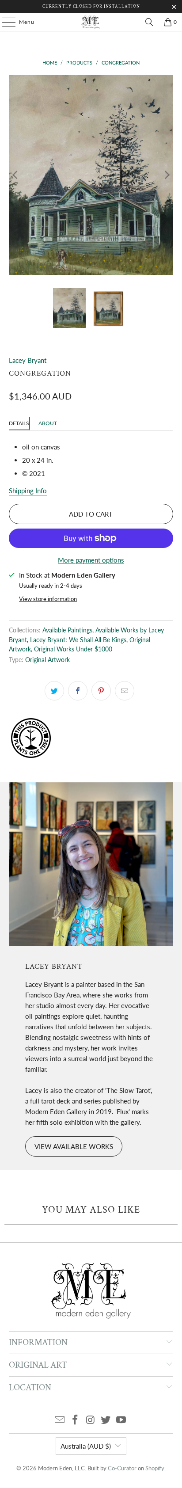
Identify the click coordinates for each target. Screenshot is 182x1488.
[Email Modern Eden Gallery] (60, 1420)
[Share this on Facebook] (77, 690)
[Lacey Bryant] (91, 864)
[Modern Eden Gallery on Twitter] (106, 1420)
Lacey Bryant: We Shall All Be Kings (78, 639)
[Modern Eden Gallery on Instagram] (90, 1420)
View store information (48, 598)
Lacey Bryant (27, 360)
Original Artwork (47, 659)
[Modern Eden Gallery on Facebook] (75, 1420)
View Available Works (73, 1146)
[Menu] (4, 22)
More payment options (91, 560)
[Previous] (15, 175)
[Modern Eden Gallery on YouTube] (121, 1420)
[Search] (149, 22)
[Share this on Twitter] (54, 690)
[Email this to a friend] (124, 690)
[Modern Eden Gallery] (91, 22)
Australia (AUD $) (86, 1446)
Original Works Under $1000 (73, 649)
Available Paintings (67, 630)
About (47, 423)
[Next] (166, 175)
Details (19, 423)
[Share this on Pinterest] (101, 690)
